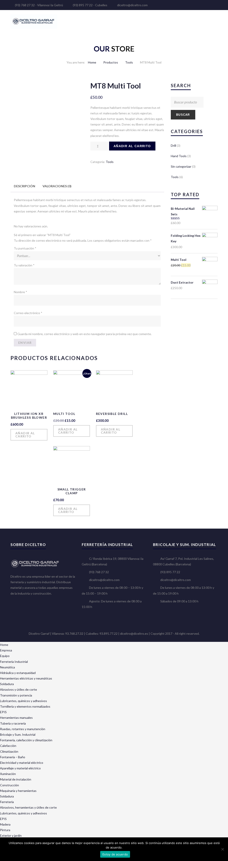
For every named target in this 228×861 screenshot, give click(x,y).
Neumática (7, 667)
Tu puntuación (25, 248)
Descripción (24, 186)
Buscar (183, 114)
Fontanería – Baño (12, 757)
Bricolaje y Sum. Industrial (17, 734)
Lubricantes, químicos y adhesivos (23, 701)
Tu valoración (24, 265)
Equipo (5, 656)
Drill (173, 145)
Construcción (9, 785)
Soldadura (7, 684)
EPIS (3, 712)
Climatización (9, 751)
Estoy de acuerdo (115, 854)
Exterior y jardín (11, 835)
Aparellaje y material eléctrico (20, 768)
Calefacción (8, 746)
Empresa (6, 650)
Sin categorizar (181, 166)
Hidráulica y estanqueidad (18, 673)
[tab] (24, 186)
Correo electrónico (28, 313)
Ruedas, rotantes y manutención (22, 729)
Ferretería (7, 802)
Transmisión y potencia (16, 695)
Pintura (5, 830)
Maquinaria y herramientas (18, 791)
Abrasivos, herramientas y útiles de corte (28, 807)
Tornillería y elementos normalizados (25, 706)
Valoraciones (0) (57, 186)
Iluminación (8, 774)
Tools (129, 62)
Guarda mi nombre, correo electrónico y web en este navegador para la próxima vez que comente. (84, 334)
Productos (110, 62)
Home (92, 62)
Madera (5, 824)
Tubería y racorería (13, 723)
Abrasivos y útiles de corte (18, 689)
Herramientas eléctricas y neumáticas (26, 678)
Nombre (20, 292)
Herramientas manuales (16, 717)
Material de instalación (15, 779)
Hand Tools (179, 156)
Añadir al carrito (132, 146)
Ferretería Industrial (14, 661)
